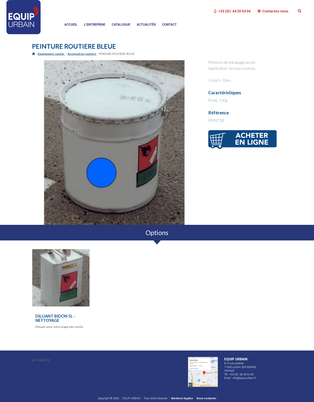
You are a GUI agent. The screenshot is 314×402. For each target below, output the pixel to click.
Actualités (41, 360)
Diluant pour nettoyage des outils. (59, 321)
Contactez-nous (274, 11)
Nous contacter (206, 398)
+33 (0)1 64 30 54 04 (233, 11)
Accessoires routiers (82, 54)
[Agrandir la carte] (203, 371)
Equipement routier (51, 54)
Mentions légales (182, 398)
